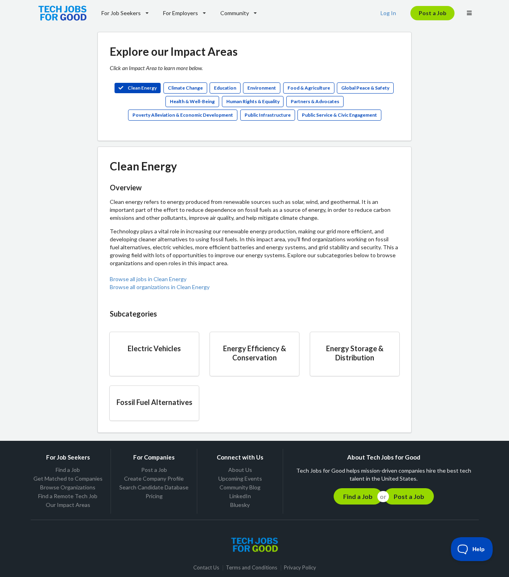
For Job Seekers (121, 13)
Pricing (154, 496)
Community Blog (240, 487)
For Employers (180, 13)
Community (234, 13)
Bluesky (240, 504)
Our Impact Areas (68, 504)
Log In (388, 13)
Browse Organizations (67, 487)
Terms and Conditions (251, 567)
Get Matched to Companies (68, 478)
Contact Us (206, 567)
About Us (240, 470)
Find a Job (68, 470)
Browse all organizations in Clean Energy (160, 287)
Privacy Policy (300, 567)
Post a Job (432, 13)
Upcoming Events (240, 478)
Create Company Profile (154, 478)
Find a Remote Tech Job (67, 496)
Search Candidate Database (153, 487)
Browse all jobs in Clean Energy (148, 279)
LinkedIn (240, 496)
